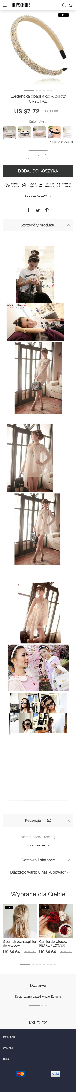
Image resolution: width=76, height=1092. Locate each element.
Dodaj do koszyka (38, 171)
